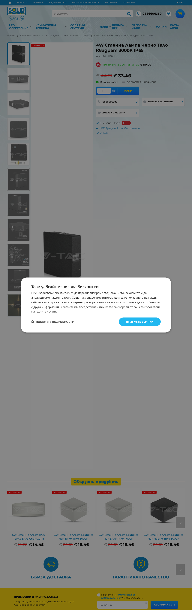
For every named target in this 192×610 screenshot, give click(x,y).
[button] (52, 322)
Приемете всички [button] (140, 321)
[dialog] (96, 305)
